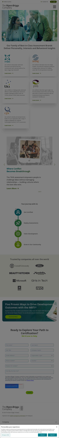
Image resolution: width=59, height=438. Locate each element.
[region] (29, 431)
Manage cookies (5, 435)
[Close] (56, 427)
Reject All (52, 435)
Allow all (42, 435)
